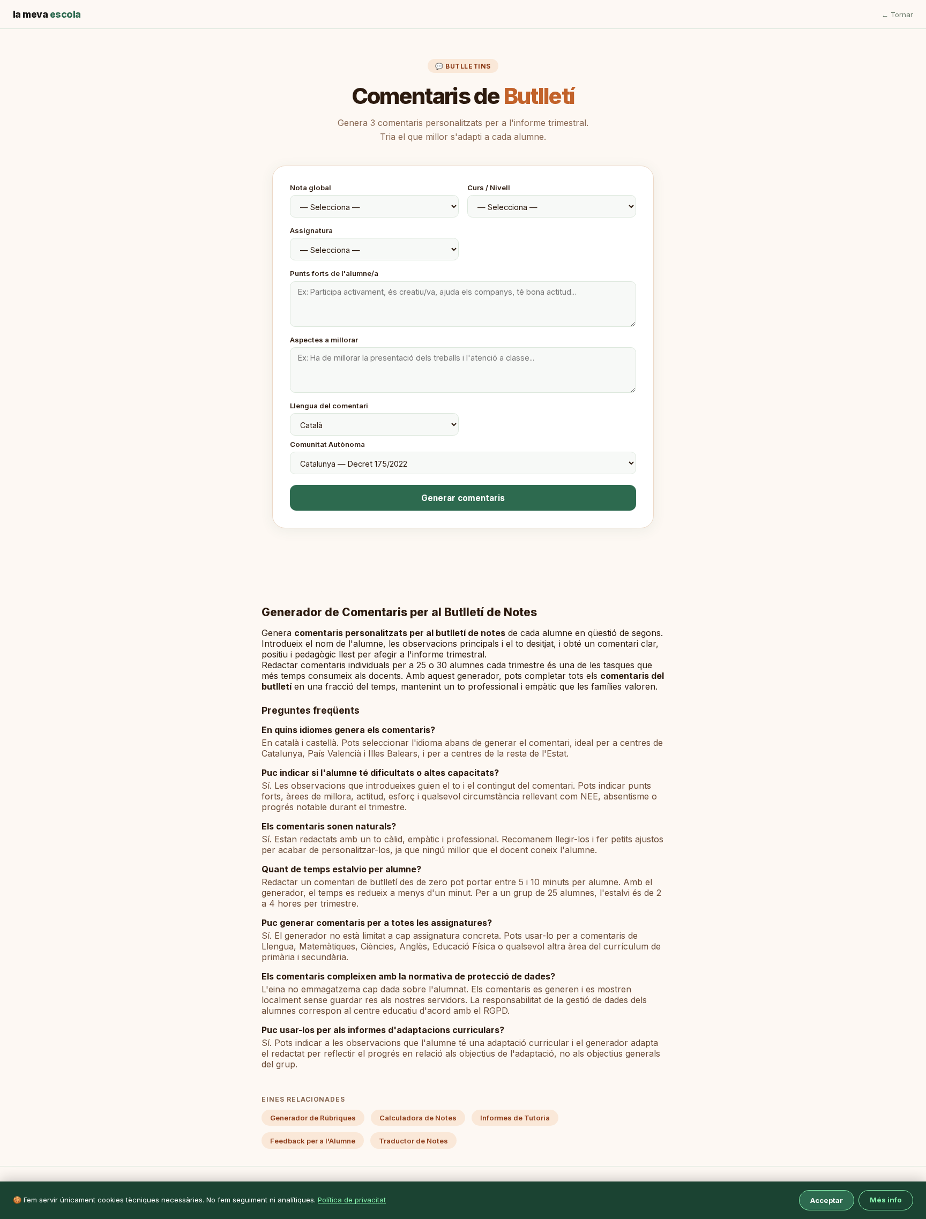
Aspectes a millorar (324, 339)
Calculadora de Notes (418, 1117)
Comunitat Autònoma (327, 444)
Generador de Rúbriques (313, 1117)
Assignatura (311, 230)
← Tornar (897, 14)
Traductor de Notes (413, 1140)
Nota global (310, 187)
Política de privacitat (352, 1199)
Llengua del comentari (329, 405)
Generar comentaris (463, 498)
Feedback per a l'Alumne (312, 1140)
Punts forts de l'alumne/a (334, 273)
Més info (886, 1199)
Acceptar (826, 1200)
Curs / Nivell (488, 187)
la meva (47, 14)
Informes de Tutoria (515, 1117)
